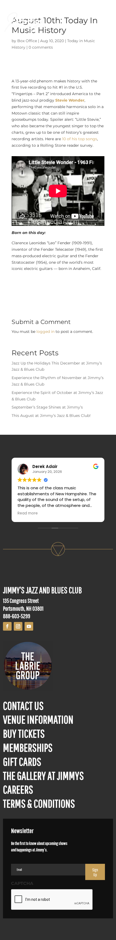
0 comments (41, 47)
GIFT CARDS (22, 761)
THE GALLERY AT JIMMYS (43, 775)
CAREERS (18, 789)
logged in (45, 331)
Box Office (27, 40)
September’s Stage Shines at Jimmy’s (47, 407)
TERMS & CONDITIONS (39, 803)
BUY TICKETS (24, 733)
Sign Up (95, 872)
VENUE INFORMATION (38, 719)
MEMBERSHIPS (28, 747)
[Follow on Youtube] (29, 626)
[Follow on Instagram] (18, 626)
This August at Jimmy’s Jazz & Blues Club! (51, 415)
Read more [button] (26, 513)
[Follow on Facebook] (7, 626)
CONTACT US (23, 705)
